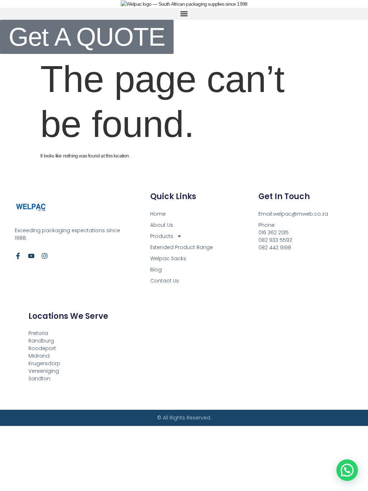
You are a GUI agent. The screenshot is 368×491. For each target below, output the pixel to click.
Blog (156, 269)
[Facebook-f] (18, 256)
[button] (184, 14)
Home (158, 213)
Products (161, 236)
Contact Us (164, 280)
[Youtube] (31, 256)
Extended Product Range (181, 247)
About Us (161, 225)
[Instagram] (44, 256)
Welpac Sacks (168, 258)
